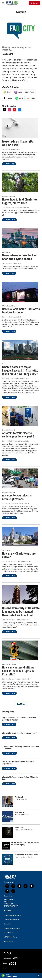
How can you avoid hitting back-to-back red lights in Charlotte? (18, 671)
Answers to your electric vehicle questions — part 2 (18, 434)
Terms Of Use (8, 941)
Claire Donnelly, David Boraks (10, 441)
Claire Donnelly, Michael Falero (10, 207)
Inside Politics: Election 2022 (26, 854)
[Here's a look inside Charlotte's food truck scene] (20, 292)
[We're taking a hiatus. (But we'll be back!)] (20, 128)
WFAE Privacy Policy (10, 937)
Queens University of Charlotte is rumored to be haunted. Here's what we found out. (21, 611)
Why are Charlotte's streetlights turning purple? (19, 733)
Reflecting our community (12, 915)
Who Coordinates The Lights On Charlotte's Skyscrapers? (18, 763)
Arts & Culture (6, 252)
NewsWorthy (20, 812)
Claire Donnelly (6, 149)
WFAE (11, 54)
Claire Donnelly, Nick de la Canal (11, 561)
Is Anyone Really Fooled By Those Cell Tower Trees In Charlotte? (21, 747)
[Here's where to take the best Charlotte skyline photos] (20, 238)
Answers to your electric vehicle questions (17, 497)
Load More (21, 704)
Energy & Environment (8, 196)
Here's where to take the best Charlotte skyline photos (19, 257)
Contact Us (7, 924)
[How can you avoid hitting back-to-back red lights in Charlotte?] (20, 650)
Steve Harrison (28, 857)
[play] (3, 975)
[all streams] (39, 975)
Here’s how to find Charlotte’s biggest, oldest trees (20, 201)
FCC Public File (8, 932)
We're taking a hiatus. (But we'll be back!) (18, 143)
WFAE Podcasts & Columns (9, 306)
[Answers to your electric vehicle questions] (20, 478)
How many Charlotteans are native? (19, 555)
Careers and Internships (11, 919)
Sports (4, 364)
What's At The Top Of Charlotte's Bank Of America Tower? (20, 778)
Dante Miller (28, 830)
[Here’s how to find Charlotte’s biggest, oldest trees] (20, 182)
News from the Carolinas (9, 664)
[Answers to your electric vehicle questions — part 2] (20, 416)
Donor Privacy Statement (12, 928)
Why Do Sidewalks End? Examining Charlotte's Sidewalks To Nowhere (19, 719)
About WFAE (8, 911)
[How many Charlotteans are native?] (20, 536)
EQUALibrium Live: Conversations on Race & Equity (25, 844)
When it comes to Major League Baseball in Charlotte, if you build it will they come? (20, 370)
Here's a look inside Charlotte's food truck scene (21, 310)
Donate (35, 3)
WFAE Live (19, 827)
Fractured (19, 797)
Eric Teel (26, 814)
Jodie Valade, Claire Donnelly (10, 378)
